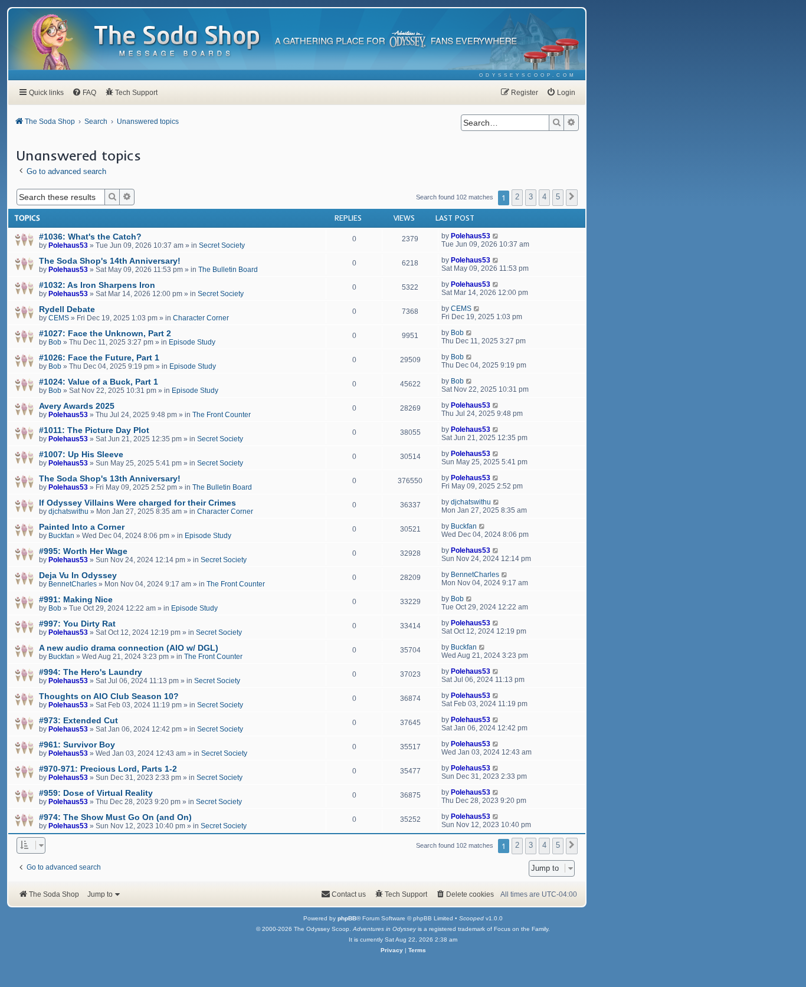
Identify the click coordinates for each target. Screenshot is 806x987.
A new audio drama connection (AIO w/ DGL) (128, 647)
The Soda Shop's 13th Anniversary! (110, 478)
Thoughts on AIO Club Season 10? (109, 696)
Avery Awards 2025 (76, 406)
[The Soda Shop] (177, 41)
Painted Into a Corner (81, 527)
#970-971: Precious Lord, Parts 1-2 (108, 768)
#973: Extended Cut (78, 720)
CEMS (58, 318)
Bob (54, 342)
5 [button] (558, 196)
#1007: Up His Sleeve (81, 454)
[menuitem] (527, 75)
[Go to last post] (496, 236)
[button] (572, 197)
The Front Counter (221, 415)
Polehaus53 (68, 245)
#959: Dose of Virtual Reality (96, 793)
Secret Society (222, 245)
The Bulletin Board (228, 269)
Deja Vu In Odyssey (78, 575)
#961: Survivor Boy (77, 744)
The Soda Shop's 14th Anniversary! (110, 260)
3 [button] (531, 196)
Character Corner (201, 318)
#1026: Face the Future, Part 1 (99, 357)
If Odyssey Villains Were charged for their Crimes (137, 502)
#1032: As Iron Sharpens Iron (97, 285)
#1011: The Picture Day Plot (94, 430)
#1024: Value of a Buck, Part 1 (98, 381)
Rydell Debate (67, 309)
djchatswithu (68, 511)
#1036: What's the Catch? (90, 236)
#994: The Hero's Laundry (90, 672)
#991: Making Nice (76, 599)
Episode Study (192, 342)
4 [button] (544, 196)
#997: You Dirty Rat (77, 623)
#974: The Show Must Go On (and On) (115, 817)
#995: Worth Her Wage (83, 551)
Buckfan (61, 536)
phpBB (347, 918)
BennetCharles (72, 584)
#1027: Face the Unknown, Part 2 (105, 333)
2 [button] (517, 196)
